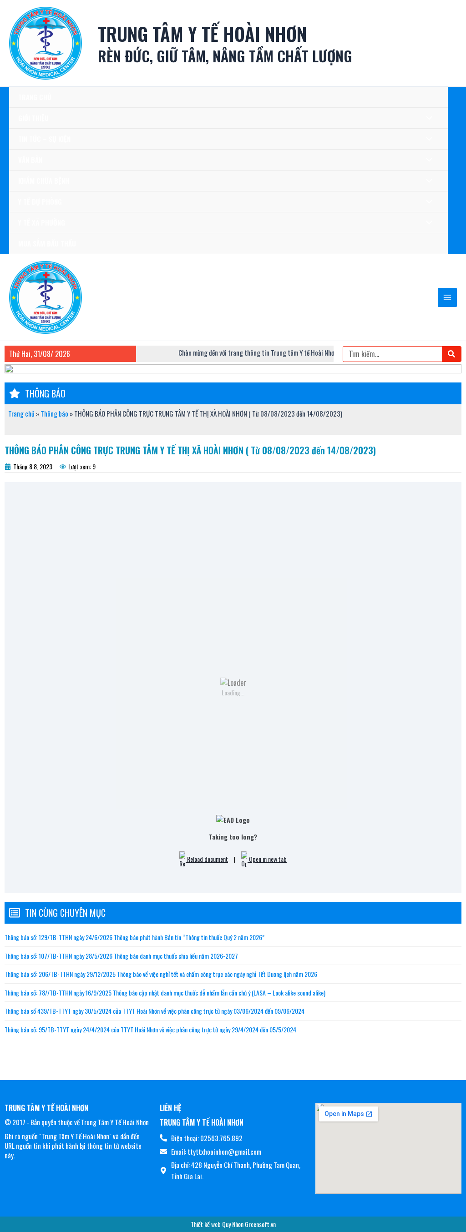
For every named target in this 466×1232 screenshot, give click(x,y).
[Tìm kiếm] (451, 354)
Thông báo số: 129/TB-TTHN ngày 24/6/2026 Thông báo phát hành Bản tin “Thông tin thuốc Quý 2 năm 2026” (134, 937)
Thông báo (54, 413)
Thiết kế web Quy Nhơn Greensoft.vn (233, 1224)
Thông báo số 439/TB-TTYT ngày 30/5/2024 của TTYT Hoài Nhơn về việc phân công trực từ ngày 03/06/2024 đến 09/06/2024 (154, 1011)
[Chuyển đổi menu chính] (447, 297)
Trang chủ (21, 413)
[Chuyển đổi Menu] (427, 118)
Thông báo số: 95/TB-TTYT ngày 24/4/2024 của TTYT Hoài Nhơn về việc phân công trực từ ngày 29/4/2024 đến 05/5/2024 (150, 1029)
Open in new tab (267, 859)
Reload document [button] (207, 859)
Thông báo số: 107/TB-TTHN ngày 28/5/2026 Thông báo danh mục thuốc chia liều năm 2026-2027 (121, 955)
